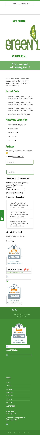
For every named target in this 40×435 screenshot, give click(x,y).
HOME (8, 383)
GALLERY (9, 396)
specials (11, 140)
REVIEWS (9, 392)
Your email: (10, 187)
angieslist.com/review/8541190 (15, 272)
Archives (9, 156)
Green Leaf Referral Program (19, 114)
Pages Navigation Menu (21, 4)
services (11, 136)
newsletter (12, 132)
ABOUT (8, 386)
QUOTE (9, 399)
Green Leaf (27, 433)
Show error (9, 238)
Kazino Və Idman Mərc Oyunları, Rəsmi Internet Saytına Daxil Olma (20, 97)
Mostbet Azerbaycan (15, 125)
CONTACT (9, 402)
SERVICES (9, 389)
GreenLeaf (12, 129)
